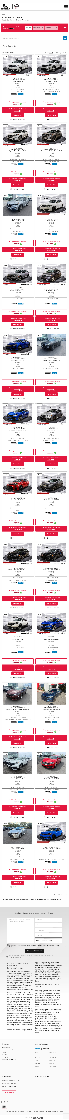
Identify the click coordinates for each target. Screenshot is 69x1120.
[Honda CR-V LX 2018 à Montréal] (18, 624)
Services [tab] (46, 1048)
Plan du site (29, 1111)
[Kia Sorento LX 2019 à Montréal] (51, 66)
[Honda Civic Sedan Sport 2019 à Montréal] (51, 554)
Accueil (3, 14)
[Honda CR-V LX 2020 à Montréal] (18, 763)
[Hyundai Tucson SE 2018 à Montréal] (18, 205)
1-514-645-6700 (11, 1086)
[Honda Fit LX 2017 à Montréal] (51, 275)
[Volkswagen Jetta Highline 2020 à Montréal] (51, 694)
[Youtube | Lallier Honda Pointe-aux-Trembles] (4, 1102)
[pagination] (64, 894)
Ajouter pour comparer (19, 119)
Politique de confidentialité (15, 957)
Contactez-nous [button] (9, 1092)
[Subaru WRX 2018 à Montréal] (51, 414)
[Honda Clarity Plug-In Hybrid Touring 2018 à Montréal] (18, 694)
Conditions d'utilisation (38, 1111)
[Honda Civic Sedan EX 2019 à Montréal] (51, 624)
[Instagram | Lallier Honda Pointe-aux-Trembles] (7, 1102)
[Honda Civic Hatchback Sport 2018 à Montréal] (18, 414)
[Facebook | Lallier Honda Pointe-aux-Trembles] (2, 1102)
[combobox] (28, 28)
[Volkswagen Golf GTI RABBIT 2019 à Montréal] (51, 833)
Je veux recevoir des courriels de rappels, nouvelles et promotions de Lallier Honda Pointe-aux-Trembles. (34, 946)
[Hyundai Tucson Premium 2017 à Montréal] (18, 135)
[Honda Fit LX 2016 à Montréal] (18, 66)
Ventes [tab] (37, 1048)
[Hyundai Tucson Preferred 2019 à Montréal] (51, 345)
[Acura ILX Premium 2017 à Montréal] (51, 205)
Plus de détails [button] (17, 115)
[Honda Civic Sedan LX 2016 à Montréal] (18, 275)
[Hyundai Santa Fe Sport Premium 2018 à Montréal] (51, 135)
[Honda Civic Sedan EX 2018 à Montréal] (51, 484)
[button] (18, 103)
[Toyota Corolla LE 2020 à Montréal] (18, 833)
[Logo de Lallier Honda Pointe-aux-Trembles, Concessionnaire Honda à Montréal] (10, 6)
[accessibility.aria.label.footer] (38, 1118)
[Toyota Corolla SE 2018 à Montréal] (18, 484)
